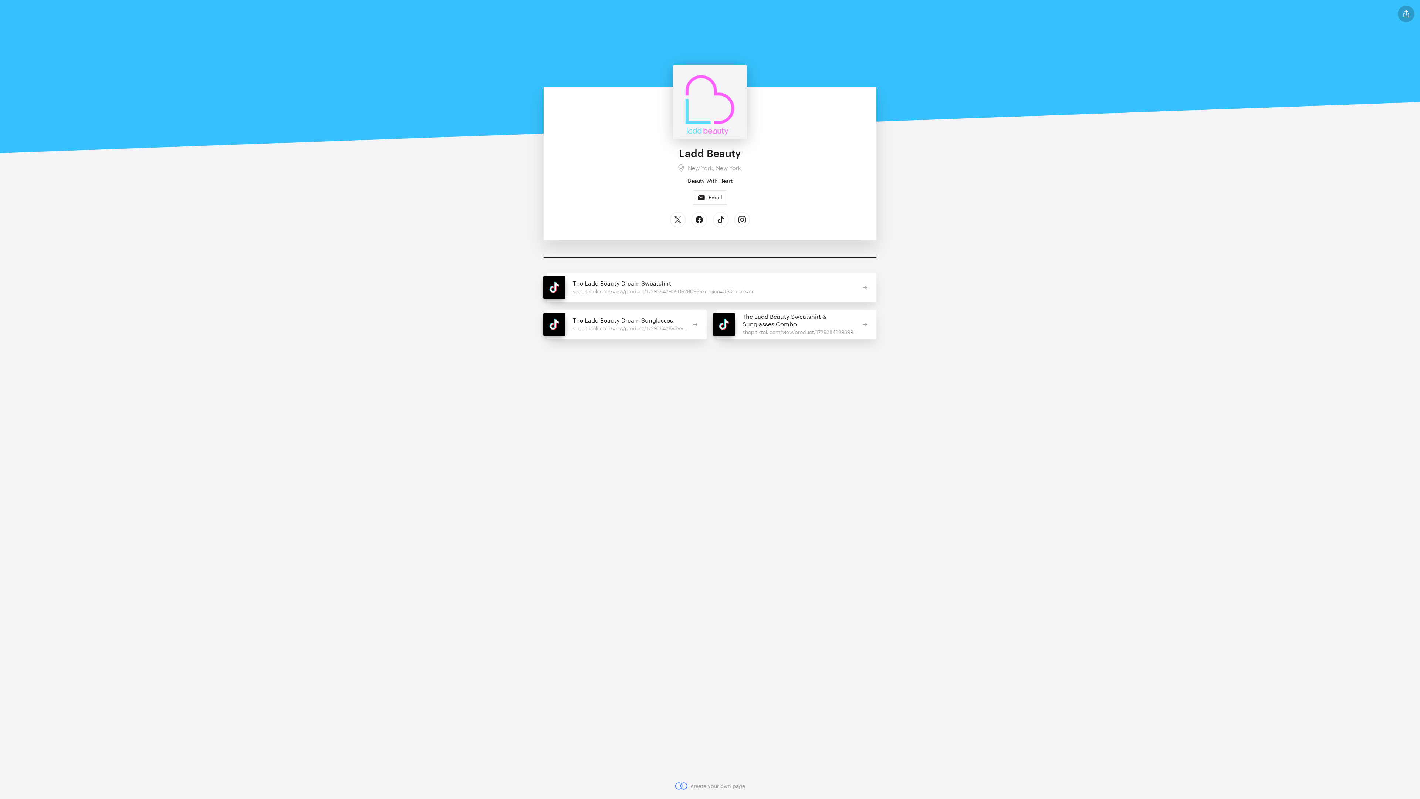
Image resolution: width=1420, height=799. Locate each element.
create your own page (718, 786)
